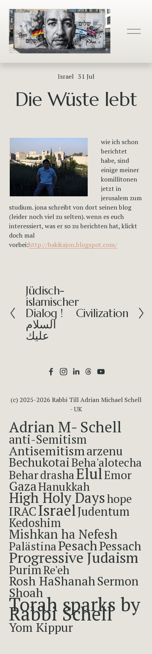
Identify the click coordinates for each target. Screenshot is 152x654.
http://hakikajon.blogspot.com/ (72, 244)
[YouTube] (101, 371)
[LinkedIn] (76, 371)
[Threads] (88, 371)
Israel (66, 76)
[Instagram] (63, 371)
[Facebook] (51, 371)
